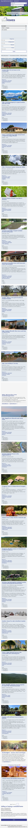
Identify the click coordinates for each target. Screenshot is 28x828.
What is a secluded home (6, 808)
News (11, 1)
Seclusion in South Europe (6, 810)
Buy (2, 1)
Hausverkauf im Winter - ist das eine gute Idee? (11, 55)
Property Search (14, 825)
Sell (4, 1)
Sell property (19, 825)
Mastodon (16, 826)
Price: (13, 47)
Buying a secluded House (5, 809)
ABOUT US (25, 826)
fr (18, 1)
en (16, 1)
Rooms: (12, 44)
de (14, 1)
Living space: (11, 41)
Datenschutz (20, 826)
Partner (7, 1)
